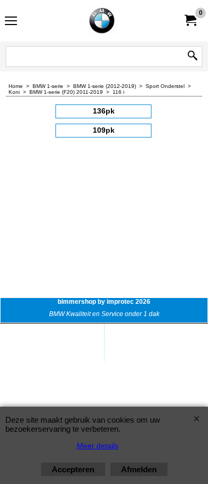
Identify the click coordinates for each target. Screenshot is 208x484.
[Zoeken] (192, 56)
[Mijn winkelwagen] (190, 20)
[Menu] (11, 22)
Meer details (97, 445)
